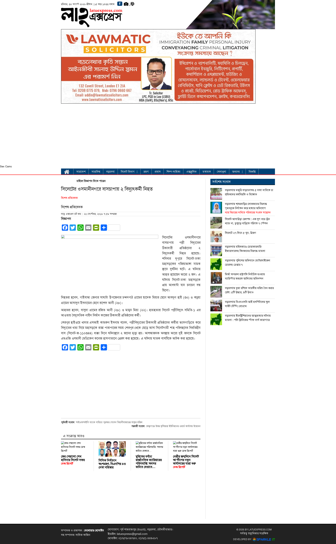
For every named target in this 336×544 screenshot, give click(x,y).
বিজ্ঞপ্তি (252, 171)
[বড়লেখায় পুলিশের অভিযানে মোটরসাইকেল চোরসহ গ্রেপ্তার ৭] (216, 264)
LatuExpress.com (260, 529)
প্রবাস (158, 171)
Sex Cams (6, 166)
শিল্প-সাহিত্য (173, 171)
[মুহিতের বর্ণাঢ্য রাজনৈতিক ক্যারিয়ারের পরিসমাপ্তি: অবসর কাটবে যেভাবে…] (149, 447)
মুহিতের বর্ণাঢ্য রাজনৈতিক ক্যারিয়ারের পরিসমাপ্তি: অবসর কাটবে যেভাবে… (149, 462)
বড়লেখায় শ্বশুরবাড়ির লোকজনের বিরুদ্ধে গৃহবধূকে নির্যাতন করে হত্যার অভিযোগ (248, 208)
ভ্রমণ (146, 171)
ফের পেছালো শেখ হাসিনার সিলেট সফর (73, 460)
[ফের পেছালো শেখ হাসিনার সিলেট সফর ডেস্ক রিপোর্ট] (75, 447)
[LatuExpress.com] (91, 24)
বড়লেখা (110, 171)
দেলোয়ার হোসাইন (94, 530)
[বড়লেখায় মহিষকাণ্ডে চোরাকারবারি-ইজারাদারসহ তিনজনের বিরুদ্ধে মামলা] (216, 250)
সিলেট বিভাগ (128, 171)
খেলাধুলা (221, 171)
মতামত (207, 171)
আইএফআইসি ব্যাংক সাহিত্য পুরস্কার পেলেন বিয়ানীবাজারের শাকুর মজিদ (109, 422)
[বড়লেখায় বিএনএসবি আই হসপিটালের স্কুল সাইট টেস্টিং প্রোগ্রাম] (216, 305)
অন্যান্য (236, 171)
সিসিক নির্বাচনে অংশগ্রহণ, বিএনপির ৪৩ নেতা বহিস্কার (112, 463)
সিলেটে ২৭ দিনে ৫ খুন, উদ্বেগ (240, 233)
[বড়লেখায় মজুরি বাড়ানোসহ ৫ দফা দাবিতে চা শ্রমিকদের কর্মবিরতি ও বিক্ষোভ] (216, 194)
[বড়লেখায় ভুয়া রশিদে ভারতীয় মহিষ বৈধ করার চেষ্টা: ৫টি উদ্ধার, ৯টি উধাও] (216, 292)
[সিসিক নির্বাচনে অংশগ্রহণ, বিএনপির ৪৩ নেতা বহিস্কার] (112, 449)
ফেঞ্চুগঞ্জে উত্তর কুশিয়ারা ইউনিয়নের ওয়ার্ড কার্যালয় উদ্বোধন (173, 426)
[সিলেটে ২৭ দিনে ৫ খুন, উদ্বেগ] (216, 236)
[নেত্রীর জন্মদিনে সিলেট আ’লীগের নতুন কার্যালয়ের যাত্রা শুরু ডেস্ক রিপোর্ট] (186, 447)
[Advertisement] (158, 135)
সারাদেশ (81, 171)
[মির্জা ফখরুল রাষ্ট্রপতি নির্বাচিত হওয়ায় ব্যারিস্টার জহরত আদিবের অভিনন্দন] (216, 278)
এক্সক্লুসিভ (191, 171)
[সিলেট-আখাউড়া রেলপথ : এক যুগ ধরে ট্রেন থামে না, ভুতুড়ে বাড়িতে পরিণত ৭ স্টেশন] (216, 223)
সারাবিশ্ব (96, 171)
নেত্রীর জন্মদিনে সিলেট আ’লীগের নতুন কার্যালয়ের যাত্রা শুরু (186, 462)
